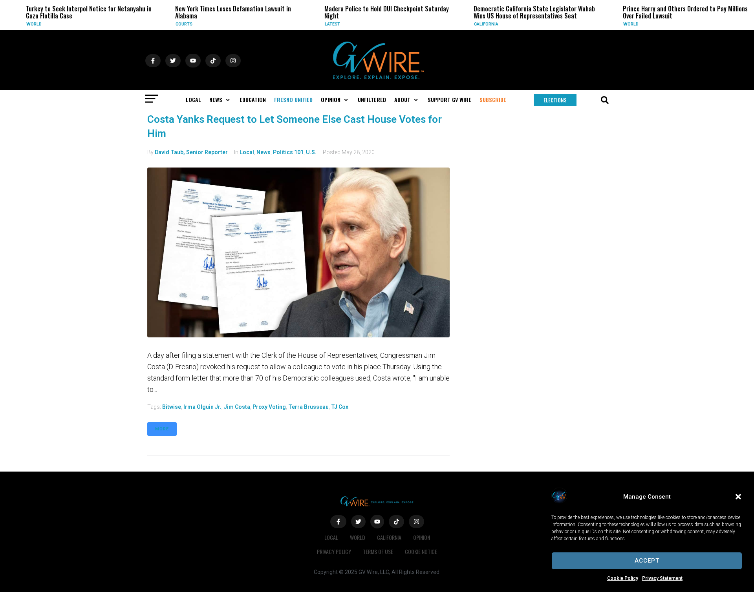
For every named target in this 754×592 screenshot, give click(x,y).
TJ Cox (339, 407)
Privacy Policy (334, 551)
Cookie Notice (421, 551)
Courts (177, 24)
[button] (738, 497)
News (263, 152)
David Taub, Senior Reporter (191, 152)
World (27, 24)
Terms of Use (378, 551)
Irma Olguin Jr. (202, 407)
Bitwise (171, 407)
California (479, 24)
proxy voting (269, 407)
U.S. (311, 152)
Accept (647, 560)
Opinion (421, 537)
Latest (325, 24)
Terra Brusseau (308, 407)
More (162, 429)
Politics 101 (288, 152)
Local (247, 152)
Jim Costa (237, 407)
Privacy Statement (662, 578)
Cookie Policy (622, 578)
